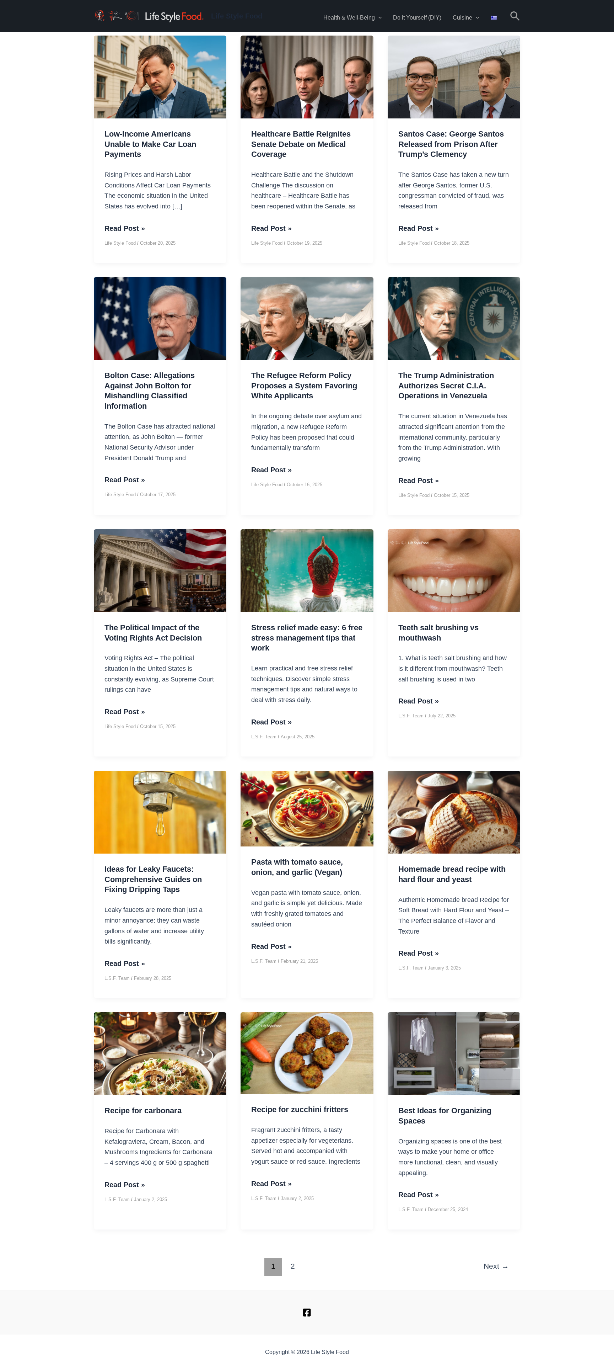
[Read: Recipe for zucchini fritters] (307, 1053)
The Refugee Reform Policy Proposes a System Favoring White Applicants (304, 385)
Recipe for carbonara (143, 1110)
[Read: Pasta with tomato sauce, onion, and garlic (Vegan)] (307, 808)
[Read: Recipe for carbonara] (160, 1076)
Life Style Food (236, 16)
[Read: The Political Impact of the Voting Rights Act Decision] (160, 573)
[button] (378, 18)
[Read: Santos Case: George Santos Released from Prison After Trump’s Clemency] (454, 101)
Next (496, 1266)
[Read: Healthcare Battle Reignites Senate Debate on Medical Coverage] (307, 101)
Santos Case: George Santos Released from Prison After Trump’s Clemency (451, 144)
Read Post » (124, 229)
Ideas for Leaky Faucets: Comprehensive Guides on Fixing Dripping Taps (153, 879)
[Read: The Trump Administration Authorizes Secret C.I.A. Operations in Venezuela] (454, 343)
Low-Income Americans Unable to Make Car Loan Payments (150, 144)
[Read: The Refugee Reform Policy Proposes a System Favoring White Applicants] (307, 343)
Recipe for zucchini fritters (299, 1109)
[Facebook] (306, 1312)
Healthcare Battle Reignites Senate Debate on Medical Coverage (301, 144)
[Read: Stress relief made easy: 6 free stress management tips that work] (307, 576)
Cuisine (462, 18)
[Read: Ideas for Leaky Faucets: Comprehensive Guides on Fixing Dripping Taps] (160, 814)
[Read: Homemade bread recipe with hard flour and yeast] (454, 836)
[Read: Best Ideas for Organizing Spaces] (454, 1069)
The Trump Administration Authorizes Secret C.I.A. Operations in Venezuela (446, 385)
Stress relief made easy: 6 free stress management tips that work (306, 637)
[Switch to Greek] (494, 16)
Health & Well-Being (349, 18)
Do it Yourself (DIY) (417, 18)
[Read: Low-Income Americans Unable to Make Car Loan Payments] (160, 101)
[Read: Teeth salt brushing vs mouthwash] (454, 592)
